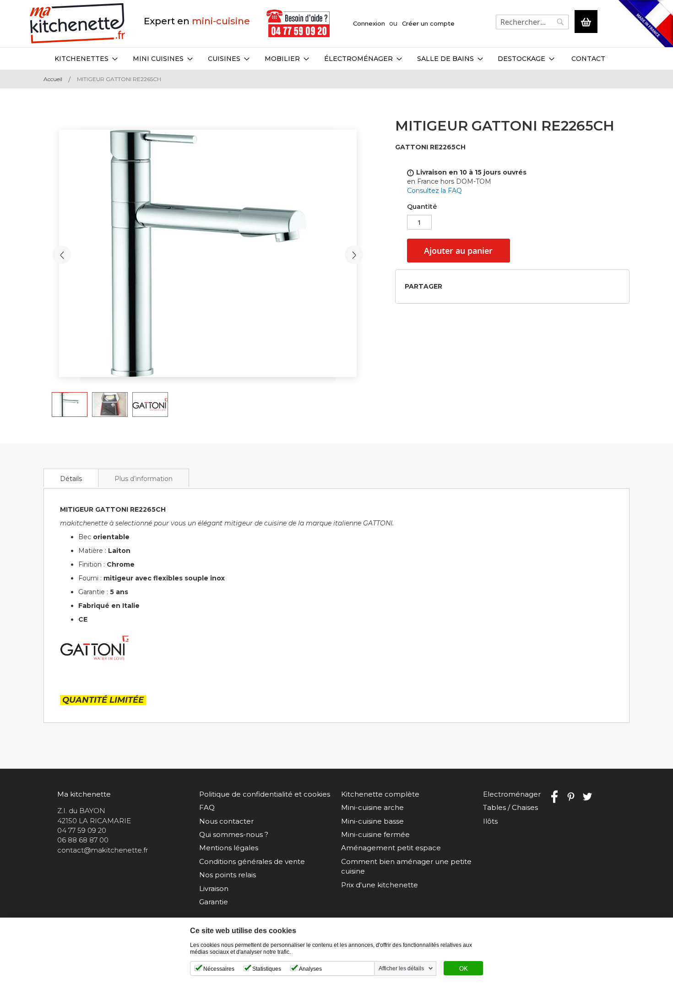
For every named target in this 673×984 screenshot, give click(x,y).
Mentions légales (228, 847)
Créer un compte (428, 23)
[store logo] (77, 23)
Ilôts (490, 821)
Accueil (52, 79)
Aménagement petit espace (391, 847)
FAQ (207, 807)
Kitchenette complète (380, 794)
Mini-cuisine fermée (375, 834)
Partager (423, 286)
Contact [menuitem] (588, 59)
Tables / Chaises (510, 807)
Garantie (213, 901)
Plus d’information (143, 479)
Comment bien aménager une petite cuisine (406, 866)
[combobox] (532, 22)
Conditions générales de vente (252, 861)
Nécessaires (218, 969)
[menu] (336, 59)
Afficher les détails (401, 968)
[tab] (70, 478)
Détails (71, 479)
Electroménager (512, 794)
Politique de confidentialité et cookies (264, 794)
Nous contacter (226, 821)
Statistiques (266, 969)
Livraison (213, 888)
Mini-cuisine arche (372, 807)
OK (463, 969)
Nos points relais (227, 874)
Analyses (310, 969)
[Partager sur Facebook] (452, 286)
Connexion (369, 23)
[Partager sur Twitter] (466, 286)
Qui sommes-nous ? (233, 834)
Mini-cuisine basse (372, 821)
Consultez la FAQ (434, 190)
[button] (61, 254)
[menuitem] (86, 59)
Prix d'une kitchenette (379, 884)
